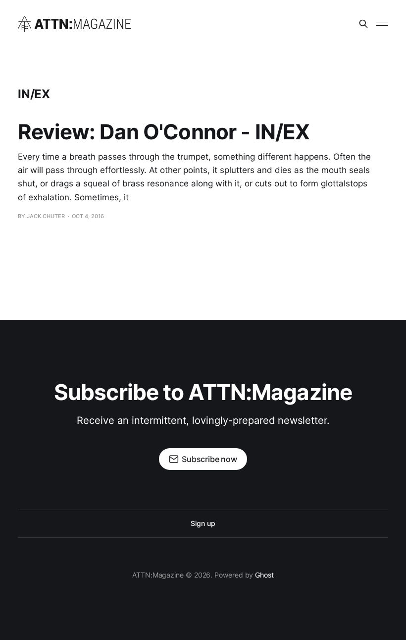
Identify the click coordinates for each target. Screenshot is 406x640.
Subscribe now (209, 459)
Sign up (203, 523)
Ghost (264, 575)
